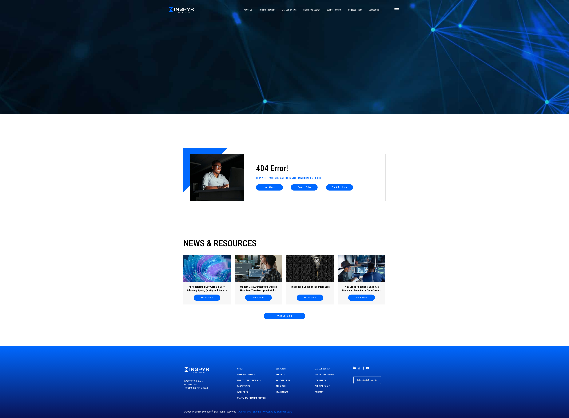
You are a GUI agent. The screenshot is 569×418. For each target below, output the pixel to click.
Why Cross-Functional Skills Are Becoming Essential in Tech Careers (361, 288)
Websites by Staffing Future (277, 411)
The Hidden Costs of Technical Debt (310, 286)
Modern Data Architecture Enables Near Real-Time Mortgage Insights (258, 288)
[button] (269, 187)
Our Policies (244, 411)
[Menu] (396, 9)
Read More (208, 297)
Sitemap (257, 411)
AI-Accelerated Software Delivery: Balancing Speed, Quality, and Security (207, 288)
